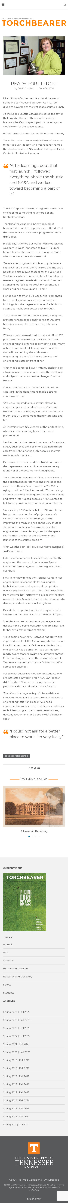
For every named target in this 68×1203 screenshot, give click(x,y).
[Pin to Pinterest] (35, 768)
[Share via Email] (38, 768)
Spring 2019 (10, 1060)
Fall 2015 (24, 1092)
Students (8, 992)
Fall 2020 (25, 1052)
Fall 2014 (24, 1100)
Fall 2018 (24, 1068)
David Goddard (26, 88)
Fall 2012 (24, 1116)
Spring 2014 (10, 1100)
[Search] (64, 4)
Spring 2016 (10, 1084)
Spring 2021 (10, 1044)
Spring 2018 (10, 1068)
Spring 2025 (10, 1011)
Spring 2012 (10, 1116)
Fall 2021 (24, 1044)
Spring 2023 (10, 1028)
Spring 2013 (10, 1108)
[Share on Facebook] (29, 768)
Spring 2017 (10, 1076)
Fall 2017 (24, 1076)
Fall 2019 (24, 1060)
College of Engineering (16, 756)
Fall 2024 (25, 1019)
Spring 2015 (10, 1092)
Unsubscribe (51, 1179)
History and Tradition (15, 968)
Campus (8, 960)
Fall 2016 (24, 1084)
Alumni (7, 944)
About (12, 1179)
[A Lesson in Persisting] (34, 806)
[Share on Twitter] (32, 768)
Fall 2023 (24, 1028)
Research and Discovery (17, 976)
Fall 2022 (24, 1036)
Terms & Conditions (30, 1179)
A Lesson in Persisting (34, 831)
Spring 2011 (9, 1124)
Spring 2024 (10, 1019)
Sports (7, 984)
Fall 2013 (24, 1108)
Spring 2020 (10, 1052)
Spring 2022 (10, 1036)
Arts (5, 952)
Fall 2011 (23, 1124)
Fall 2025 (24, 1011)
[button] (6, 811)
